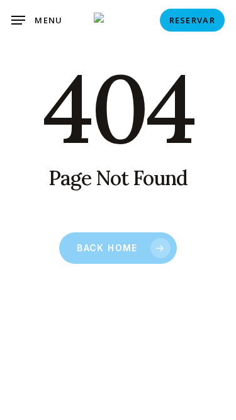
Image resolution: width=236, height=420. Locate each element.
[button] (37, 20)
